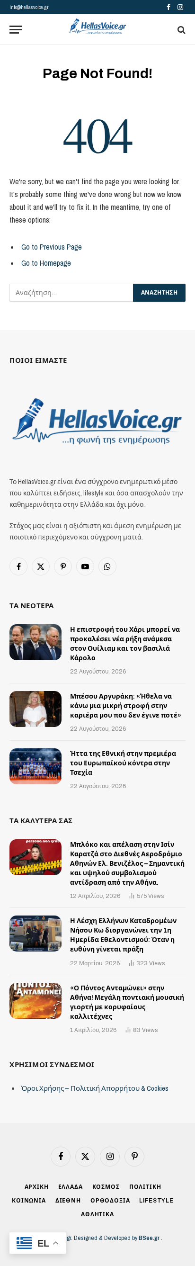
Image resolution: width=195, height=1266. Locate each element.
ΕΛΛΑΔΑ (70, 1187)
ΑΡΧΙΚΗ (37, 1187)
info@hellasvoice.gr (28, 7)
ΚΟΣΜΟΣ (106, 1187)
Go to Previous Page (51, 247)
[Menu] (15, 29)
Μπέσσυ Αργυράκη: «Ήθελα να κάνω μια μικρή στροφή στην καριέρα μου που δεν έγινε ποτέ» (125, 706)
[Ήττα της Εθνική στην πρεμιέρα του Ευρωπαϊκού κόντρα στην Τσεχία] (35, 766)
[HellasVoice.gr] (97, 26)
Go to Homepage (46, 263)
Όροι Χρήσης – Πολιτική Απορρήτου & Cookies (94, 1088)
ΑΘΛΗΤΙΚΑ (97, 1214)
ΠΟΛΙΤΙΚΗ (145, 1187)
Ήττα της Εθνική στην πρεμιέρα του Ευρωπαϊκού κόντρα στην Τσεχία (123, 763)
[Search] (181, 29)
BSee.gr (150, 1238)
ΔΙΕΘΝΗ (68, 1200)
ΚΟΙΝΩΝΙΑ (29, 1200)
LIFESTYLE (156, 1200)
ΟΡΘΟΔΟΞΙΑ (110, 1200)
